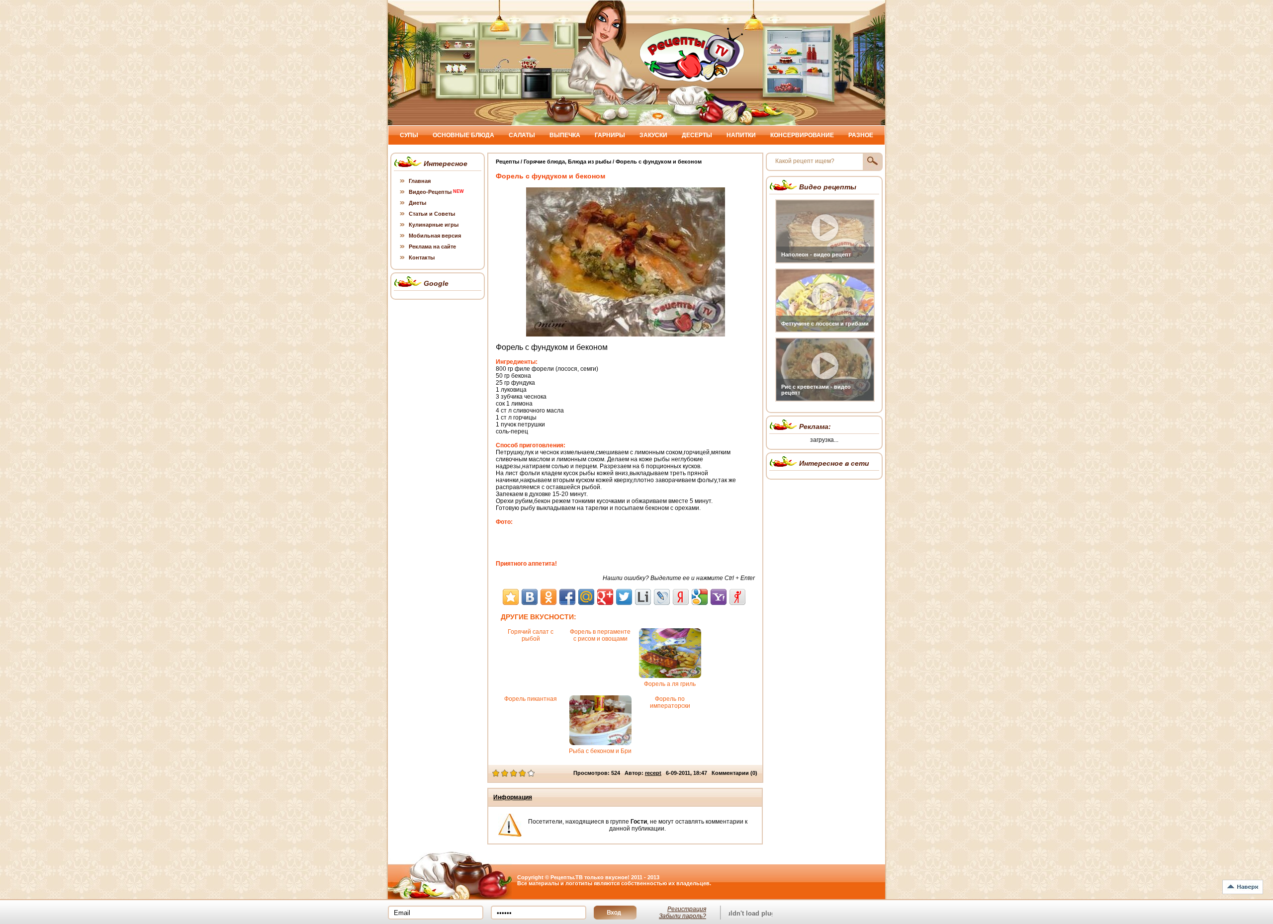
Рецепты (507, 162)
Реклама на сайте (432, 247)
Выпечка (564, 135)
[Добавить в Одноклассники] (548, 597)
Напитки (741, 135)
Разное (860, 135)
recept (653, 773)
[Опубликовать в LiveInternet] (643, 597)
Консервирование (802, 135)
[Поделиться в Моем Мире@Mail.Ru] (586, 597)
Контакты (422, 257)
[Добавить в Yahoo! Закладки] (719, 597)
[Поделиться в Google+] (605, 597)
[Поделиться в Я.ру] (737, 597)
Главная (420, 181)
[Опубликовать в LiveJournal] (662, 597)
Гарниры (610, 135)
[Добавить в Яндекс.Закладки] (681, 597)
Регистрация (686, 909)
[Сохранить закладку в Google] (700, 597)
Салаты (522, 135)
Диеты (417, 203)
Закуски (653, 135)
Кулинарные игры (433, 225)
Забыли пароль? (682, 916)
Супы (409, 135)
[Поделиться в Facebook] (567, 597)
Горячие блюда (544, 162)
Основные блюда (463, 135)
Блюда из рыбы (589, 162)
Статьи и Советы (432, 214)
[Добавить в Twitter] (624, 597)
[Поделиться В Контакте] (530, 597)
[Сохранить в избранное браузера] (511, 597)
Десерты (697, 135)
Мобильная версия (435, 236)
